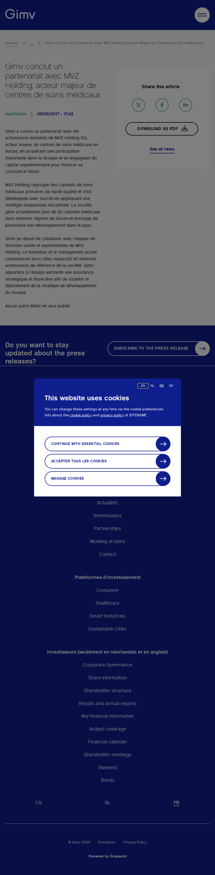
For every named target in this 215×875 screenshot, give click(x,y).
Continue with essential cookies (85, 444)
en (143, 385)
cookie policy (81, 415)
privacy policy (112, 415)
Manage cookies (67, 478)
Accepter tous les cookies (79, 461)
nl (152, 385)
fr (162, 385)
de (171, 385)
